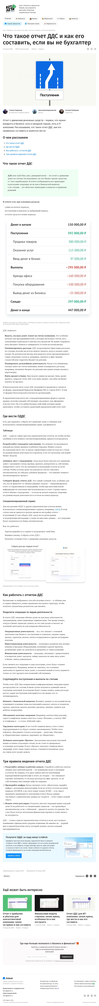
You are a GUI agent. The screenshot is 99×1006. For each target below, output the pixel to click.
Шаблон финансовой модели (83, 984)
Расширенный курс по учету (49, 984)
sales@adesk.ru (8, 996)
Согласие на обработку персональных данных (15, 1002)
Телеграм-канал (33, 24)
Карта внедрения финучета (48, 986)
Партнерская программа (89, 1002)
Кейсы (62, 19)
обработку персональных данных (64, 961)
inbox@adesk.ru (8, 991)
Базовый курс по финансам (49, 981)
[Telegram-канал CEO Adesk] (85, 996)
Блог (4, 30)
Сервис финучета (13, 24)
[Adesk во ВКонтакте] (88, 996)
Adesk (57, 509)
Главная (8, 18)
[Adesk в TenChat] (95, 996)
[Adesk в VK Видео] (92, 996)
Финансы (21, 19)
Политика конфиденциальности (55, 1002)
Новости (74, 19)
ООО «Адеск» (6, 1000)
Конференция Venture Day (48, 988)
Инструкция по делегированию (84, 986)
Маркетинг (48, 19)
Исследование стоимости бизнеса (85, 981)
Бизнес (34, 19)
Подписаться (51, 24)
